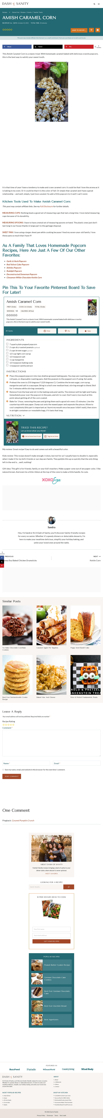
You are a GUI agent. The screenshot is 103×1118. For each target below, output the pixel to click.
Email (57, 763)
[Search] (68, 886)
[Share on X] (2, 562)
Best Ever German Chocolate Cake (57, 992)
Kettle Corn (95, 558)
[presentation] (17, 625)
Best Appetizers (51, 1019)
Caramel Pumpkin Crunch (23, 820)
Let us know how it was (33, 436)
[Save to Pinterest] (2, 566)
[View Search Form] (94, 4)
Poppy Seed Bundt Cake (80, 648)
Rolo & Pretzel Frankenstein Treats (84, 697)
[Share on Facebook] (97, 30)
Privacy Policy (41, 1115)
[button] (3, 29)
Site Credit (63, 1115)
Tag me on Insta (52, 436)
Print (48, 331)
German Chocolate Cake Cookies (55, 978)
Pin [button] (68, 331)
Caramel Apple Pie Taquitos (47, 648)
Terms (56, 1115)
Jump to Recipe (78, 30)
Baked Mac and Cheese (46, 697)
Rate (89, 331)
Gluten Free (15, 12)
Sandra (51, 527)
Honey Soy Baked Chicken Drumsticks (19, 558)
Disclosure (50, 1115)
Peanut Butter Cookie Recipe (57, 965)
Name (6, 763)
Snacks (29, 12)
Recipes (4, 12)
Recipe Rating (8, 721)
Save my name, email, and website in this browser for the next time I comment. (35, 770)
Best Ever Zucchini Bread (55, 1006)
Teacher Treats (38, 12)
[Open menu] (99, 4)
